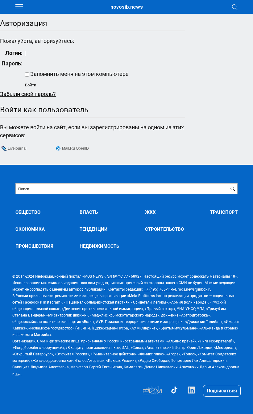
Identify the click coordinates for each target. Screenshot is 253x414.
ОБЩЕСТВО (27, 212)
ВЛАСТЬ (89, 212)
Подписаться (222, 390)
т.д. (18, 373)
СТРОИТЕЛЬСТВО (164, 229)
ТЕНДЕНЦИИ (94, 229)
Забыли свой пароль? (28, 93)
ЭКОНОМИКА (30, 229)
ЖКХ (150, 212)
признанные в (93, 340)
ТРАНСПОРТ (224, 212)
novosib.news (126, 7)
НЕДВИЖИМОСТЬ (99, 246)
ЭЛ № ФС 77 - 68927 (124, 276)
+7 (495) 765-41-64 (160, 289)
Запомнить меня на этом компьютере (79, 73)
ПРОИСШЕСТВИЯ (34, 246)
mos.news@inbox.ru (195, 289)
